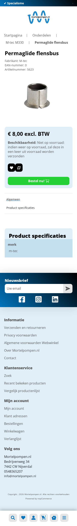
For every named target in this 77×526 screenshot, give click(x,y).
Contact (10, 358)
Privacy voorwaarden (20, 335)
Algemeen (13, 199)
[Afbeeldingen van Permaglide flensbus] (38, 97)
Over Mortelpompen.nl (21, 350)
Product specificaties (20, 208)
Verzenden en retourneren (25, 327)
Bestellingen (13, 423)
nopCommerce (45, 498)
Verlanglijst (12, 439)
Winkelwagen (14, 431)
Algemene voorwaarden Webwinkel (31, 343)
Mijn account (14, 408)
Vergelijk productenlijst (22, 391)
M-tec (23, 61)
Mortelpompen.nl (17, 456)
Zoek (7, 375)
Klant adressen (15, 416)
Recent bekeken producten (25, 383)
